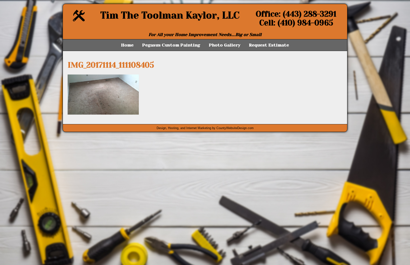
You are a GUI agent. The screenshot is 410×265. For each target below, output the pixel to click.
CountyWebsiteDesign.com (235, 128)
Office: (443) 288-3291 (296, 14)
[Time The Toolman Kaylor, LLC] (79, 20)
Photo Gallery (224, 45)
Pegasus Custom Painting (171, 45)
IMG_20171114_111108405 (111, 65)
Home (127, 45)
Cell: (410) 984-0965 (296, 23)
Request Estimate (269, 45)
